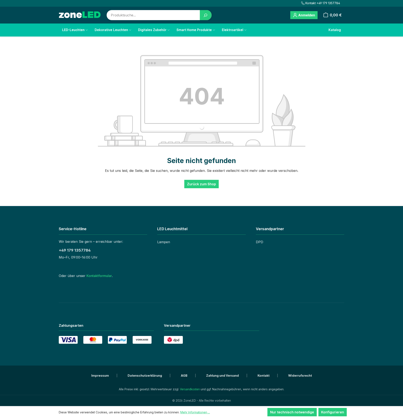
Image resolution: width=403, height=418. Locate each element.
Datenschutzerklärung (145, 375)
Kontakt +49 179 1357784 (322, 3)
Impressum (100, 375)
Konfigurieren (332, 412)
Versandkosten (190, 389)
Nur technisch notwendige (292, 412)
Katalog (334, 30)
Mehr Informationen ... (195, 412)
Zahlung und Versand (222, 375)
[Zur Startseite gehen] (80, 15)
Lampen (163, 242)
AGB (184, 375)
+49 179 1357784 (75, 250)
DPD (259, 242)
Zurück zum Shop (201, 184)
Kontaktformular (99, 276)
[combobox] (153, 15)
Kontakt (264, 375)
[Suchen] (206, 15)
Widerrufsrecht (300, 375)
